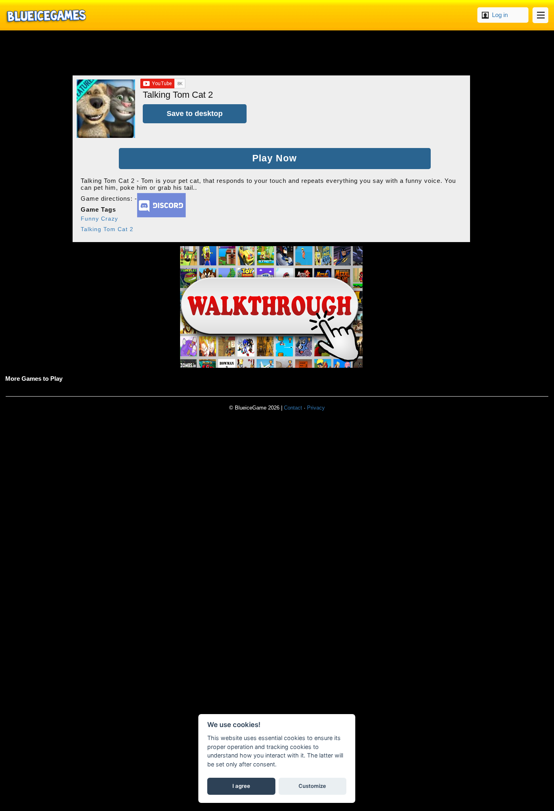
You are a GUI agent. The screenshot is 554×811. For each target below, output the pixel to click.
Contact (293, 408)
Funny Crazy (99, 218)
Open (540, 15)
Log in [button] (500, 14)
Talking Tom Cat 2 (107, 229)
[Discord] (161, 215)
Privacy (316, 408)
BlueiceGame (46, 15)
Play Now (274, 158)
